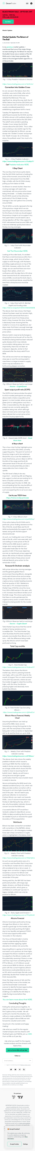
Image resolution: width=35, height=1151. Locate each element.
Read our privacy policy (25, 1065)
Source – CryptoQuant (18, 386)
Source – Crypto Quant (18, 623)
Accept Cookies (14, 1144)
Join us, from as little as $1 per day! (17, 1050)
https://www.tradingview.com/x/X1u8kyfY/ (18, 161)
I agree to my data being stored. (18, 1064)
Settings (25, 1144)
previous (10, 47)
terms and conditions (24, 1123)
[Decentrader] (9, 3)
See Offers (8, 22)
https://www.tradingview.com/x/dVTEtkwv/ (18, 756)
